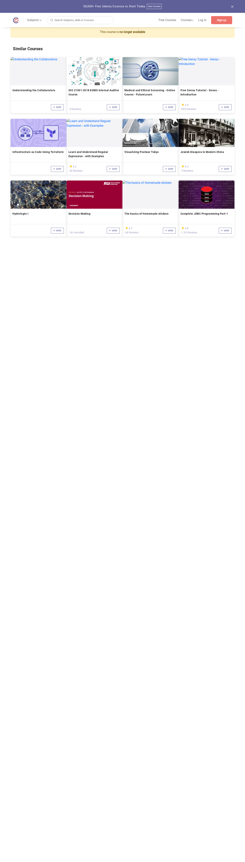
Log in (202, 20)
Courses (187, 20)
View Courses (154, 6)
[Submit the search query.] (52, 20)
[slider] (182, 104)
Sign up (221, 20)
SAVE (58, 107)
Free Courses (167, 20)
